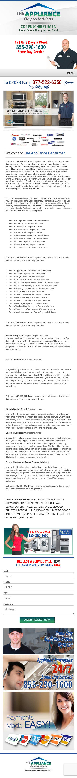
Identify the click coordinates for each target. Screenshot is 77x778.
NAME (6, 570)
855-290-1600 (31, 47)
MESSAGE (8, 603)
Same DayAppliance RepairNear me (58, 638)
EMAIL (6, 592)
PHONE (6, 581)
